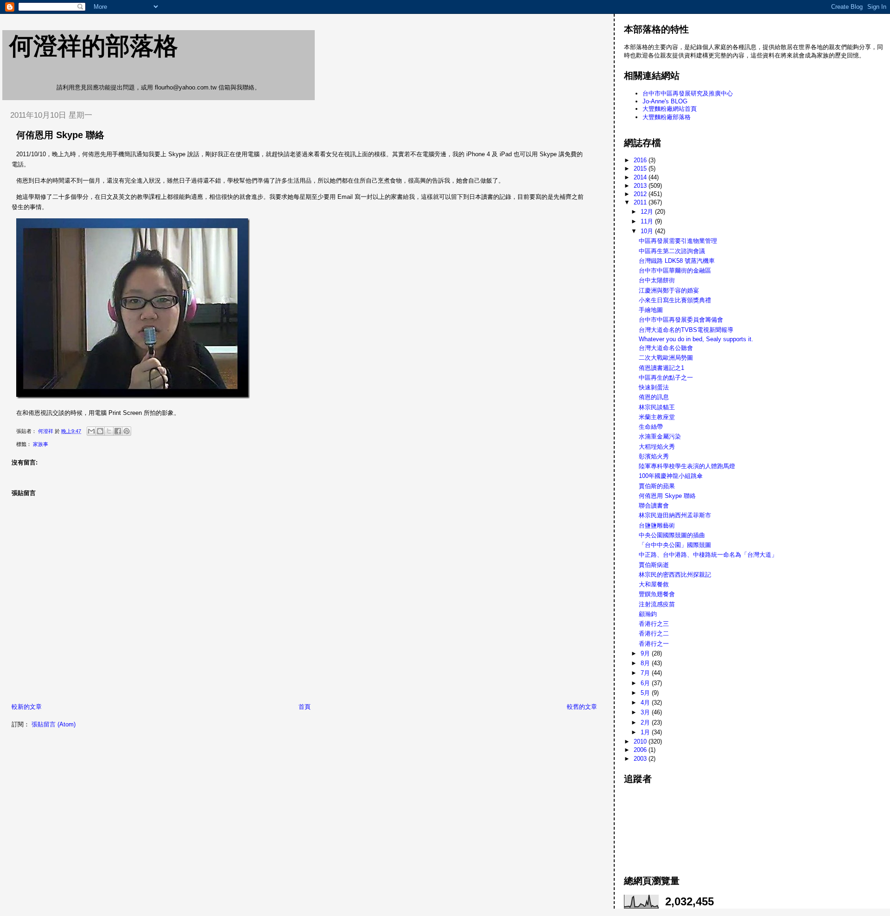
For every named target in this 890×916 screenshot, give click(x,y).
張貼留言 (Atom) (54, 724)
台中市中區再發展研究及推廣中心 (687, 93)
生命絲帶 (651, 426)
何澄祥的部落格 (93, 45)
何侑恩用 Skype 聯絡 (667, 495)
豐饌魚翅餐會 (657, 594)
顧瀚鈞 (648, 614)
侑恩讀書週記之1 (661, 367)
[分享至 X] (109, 431)
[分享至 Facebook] (117, 431)
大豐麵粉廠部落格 (666, 117)
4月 (646, 702)
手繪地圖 (651, 309)
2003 (641, 758)
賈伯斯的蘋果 (657, 486)
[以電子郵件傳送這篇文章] (91, 431)
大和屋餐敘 (654, 584)
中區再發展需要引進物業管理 (678, 240)
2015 (641, 168)
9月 (646, 653)
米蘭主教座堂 (657, 416)
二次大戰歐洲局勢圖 (666, 357)
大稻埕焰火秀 (657, 446)
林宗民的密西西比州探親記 (675, 574)
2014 (641, 177)
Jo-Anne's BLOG (664, 101)
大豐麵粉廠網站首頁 (669, 108)
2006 (641, 749)
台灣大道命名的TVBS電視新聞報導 (686, 329)
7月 (646, 672)
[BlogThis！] (100, 431)
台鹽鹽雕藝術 (657, 525)
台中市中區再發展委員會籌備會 (681, 319)
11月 (648, 221)
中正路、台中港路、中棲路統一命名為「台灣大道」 (708, 554)
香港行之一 (654, 643)
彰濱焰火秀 (654, 456)
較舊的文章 (582, 706)
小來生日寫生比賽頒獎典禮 (675, 300)
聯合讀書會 (654, 505)
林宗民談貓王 (657, 407)
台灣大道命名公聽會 (666, 347)
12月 (648, 211)
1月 (646, 732)
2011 (641, 202)
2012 (641, 194)
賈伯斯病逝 (654, 564)
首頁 (305, 706)
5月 (646, 692)
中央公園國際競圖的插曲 (672, 535)
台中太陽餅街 (657, 280)
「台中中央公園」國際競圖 (675, 544)
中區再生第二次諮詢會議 (672, 251)
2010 (641, 741)
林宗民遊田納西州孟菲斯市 (675, 515)
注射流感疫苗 (657, 604)
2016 (641, 160)
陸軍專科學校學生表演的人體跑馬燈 (687, 466)
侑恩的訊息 (654, 397)
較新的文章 (27, 706)
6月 (646, 683)
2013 (641, 185)
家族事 (40, 444)
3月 (646, 712)
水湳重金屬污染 (660, 436)
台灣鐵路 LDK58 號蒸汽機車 (677, 260)
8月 (646, 663)
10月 (648, 231)
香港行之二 (654, 633)
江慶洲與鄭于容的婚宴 (669, 290)
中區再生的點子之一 (666, 377)
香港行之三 (654, 623)
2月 (646, 722)
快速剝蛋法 (654, 387)
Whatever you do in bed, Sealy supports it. (696, 339)
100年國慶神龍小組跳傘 (671, 475)
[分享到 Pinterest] (126, 431)
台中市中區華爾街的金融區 (675, 270)
